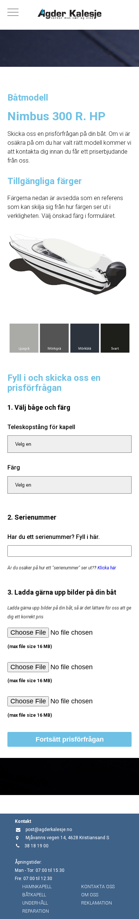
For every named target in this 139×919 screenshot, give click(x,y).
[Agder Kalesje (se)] (69, 15)
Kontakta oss (98, 886)
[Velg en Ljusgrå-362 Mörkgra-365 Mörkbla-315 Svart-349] (69, 485)
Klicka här (106, 567)
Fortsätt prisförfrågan (70, 739)
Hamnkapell (37, 886)
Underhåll (35, 903)
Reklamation (96, 903)
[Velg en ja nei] (69, 444)
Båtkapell (34, 894)
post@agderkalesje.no (49, 829)
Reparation (35, 911)
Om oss (89, 894)
